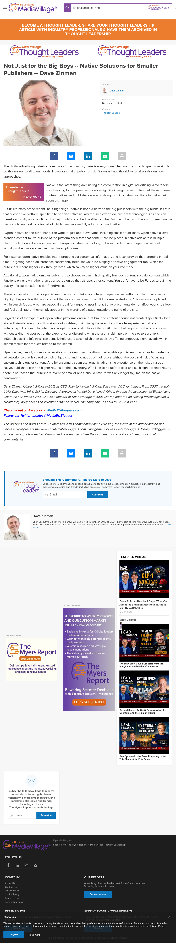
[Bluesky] (71, 156)
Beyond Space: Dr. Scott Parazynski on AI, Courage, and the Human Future (142, 711)
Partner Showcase (14, 902)
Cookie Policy (12, 894)
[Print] (122, 156)
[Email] (105, 156)
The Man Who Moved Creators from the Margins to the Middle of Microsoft (141, 665)
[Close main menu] (169, 917)
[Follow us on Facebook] (8, 865)
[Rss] (35, 865)
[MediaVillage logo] (27, 845)
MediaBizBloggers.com (64, 410)
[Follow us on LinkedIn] (17, 865)
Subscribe (97, 494)
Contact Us (11, 887)
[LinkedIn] (88, 156)
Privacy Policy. (157, 926)
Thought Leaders (111, 112)
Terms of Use (12, 898)
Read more (34, 935)
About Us (10, 883)
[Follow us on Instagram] (26, 865)
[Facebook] (54, 156)
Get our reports (98, 894)
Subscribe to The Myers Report (69, 844)
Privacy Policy (12, 890)
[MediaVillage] (33, 8)
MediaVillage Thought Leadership (108, 844)
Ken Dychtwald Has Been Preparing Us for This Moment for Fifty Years (142, 758)
